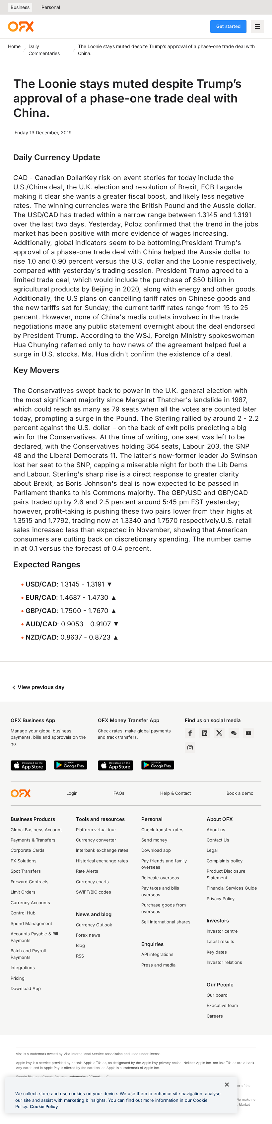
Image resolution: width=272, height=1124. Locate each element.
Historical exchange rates (102, 860)
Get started (228, 26)
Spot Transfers (26, 871)
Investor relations (224, 962)
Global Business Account (36, 829)
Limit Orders (23, 892)
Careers (215, 1016)
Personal (50, 7)
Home (14, 46)
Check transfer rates (162, 829)
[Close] (227, 1084)
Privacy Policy (221, 898)
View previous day (40, 687)
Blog (80, 945)
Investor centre (222, 931)
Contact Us (218, 840)
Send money (154, 840)
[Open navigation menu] (257, 26)
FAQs (118, 793)
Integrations (23, 967)
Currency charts (92, 881)
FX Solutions (23, 860)
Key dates (217, 952)
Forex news (88, 935)
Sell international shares (165, 921)
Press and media (158, 965)
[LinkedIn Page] (204, 733)
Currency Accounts (30, 902)
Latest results (220, 941)
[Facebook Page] (190, 733)
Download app (156, 850)
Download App (26, 988)
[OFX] (21, 26)
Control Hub (23, 912)
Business (20, 7)
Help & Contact (175, 793)
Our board (217, 995)
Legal (212, 850)
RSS (80, 956)
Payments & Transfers (33, 840)
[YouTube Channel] (248, 733)
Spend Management (31, 923)
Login (72, 793)
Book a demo (240, 793)
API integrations (157, 954)
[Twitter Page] (219, 733)
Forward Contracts (29, 881)
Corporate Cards (27, 850)
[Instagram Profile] (190, 747)
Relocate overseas (160, 877)
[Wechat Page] (234, 733)
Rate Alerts (87, 871)
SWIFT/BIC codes (93, 892)
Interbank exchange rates (102, 850)
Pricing (18, 978)
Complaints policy (224, 860)
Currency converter (96, 840)
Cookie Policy (44, 1106)
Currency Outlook (94, 924)
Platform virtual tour (96, 829)
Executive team (222, 1005)
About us (216, 829)
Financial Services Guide (232, 888)
